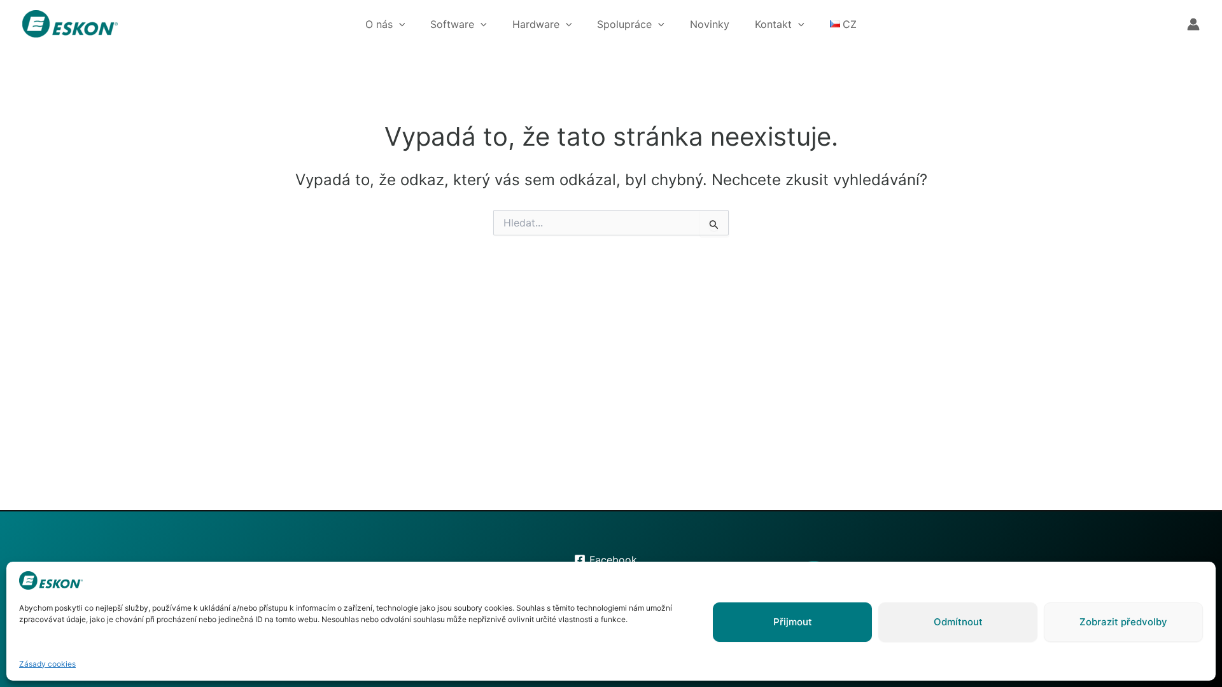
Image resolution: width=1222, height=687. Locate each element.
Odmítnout (958, 622)
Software (452, 24)
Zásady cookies (47, 664)
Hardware (535, 24)
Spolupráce (624, 24)
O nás (379, 24)
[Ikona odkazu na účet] (1193, 24)
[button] (399, 24)
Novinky (709, 24)
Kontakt (773, 24)
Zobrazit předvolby (1123, 622)
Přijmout (792, 622)
